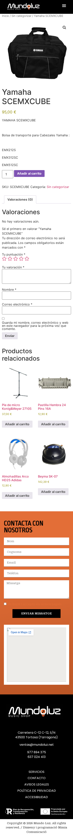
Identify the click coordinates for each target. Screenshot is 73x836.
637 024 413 (37, 757)
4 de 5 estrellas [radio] (21, 258)
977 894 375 (36, 752)
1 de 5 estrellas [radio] (4, 258)
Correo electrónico (17, 304)
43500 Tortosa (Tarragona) (36, 737)
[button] (64, 5)
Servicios (36, 772)
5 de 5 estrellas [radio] (27, 258)
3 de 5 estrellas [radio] (15, 258)
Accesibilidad (36, 797)
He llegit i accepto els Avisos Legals (34, 604)
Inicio (5, 16)
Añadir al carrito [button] (17, 424)
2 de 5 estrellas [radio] (10, 258)
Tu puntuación (13, 254)
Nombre (9, 289)
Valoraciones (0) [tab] (20, 199)
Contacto (37, 778)
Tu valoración (13, 267)
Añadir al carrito (29, 173)
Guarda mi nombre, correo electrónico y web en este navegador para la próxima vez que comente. (35, 325)
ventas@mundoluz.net (36, 744)
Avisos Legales (36, 785)
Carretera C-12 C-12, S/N (36, 732)
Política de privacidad (36, 791)
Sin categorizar (21, 16)
